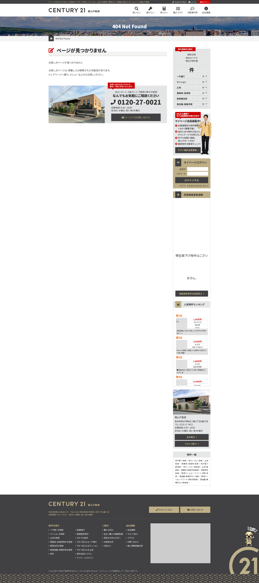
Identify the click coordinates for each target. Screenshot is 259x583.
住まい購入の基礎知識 (113, 533)
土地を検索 (55, 537)
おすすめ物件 (82, 537)
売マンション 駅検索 (191, 467)
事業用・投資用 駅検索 (190, 470)
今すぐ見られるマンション (87, 545)
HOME (51, 38)
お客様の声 (192, 12)
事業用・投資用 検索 (190, 463)
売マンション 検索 (195, 460)
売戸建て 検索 (180, 460)
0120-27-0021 (180, 2)
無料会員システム (84, 553)
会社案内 (190, 437)
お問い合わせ (196, 509)
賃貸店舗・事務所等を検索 (61, 549)
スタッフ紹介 (190, 443)
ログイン (205, 2)
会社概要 (131, 529)
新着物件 (81, 529)
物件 (52, 553)
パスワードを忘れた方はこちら (192, 185)
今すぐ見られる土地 (85, 549)
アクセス (130, 537)
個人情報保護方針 (135, 545)
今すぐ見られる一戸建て (87, 541)
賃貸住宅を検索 (57, 545)
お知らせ (107, 545)
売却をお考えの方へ (112, 537)
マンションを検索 (57, 533)
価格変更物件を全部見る (190, 293)
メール (193, 2)
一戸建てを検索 (56, 529)
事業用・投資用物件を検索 (61, 541)
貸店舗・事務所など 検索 (189, 476)
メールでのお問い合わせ (137, 117)
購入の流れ (108, 529)
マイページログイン (85, 557)
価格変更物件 (83, 533)
